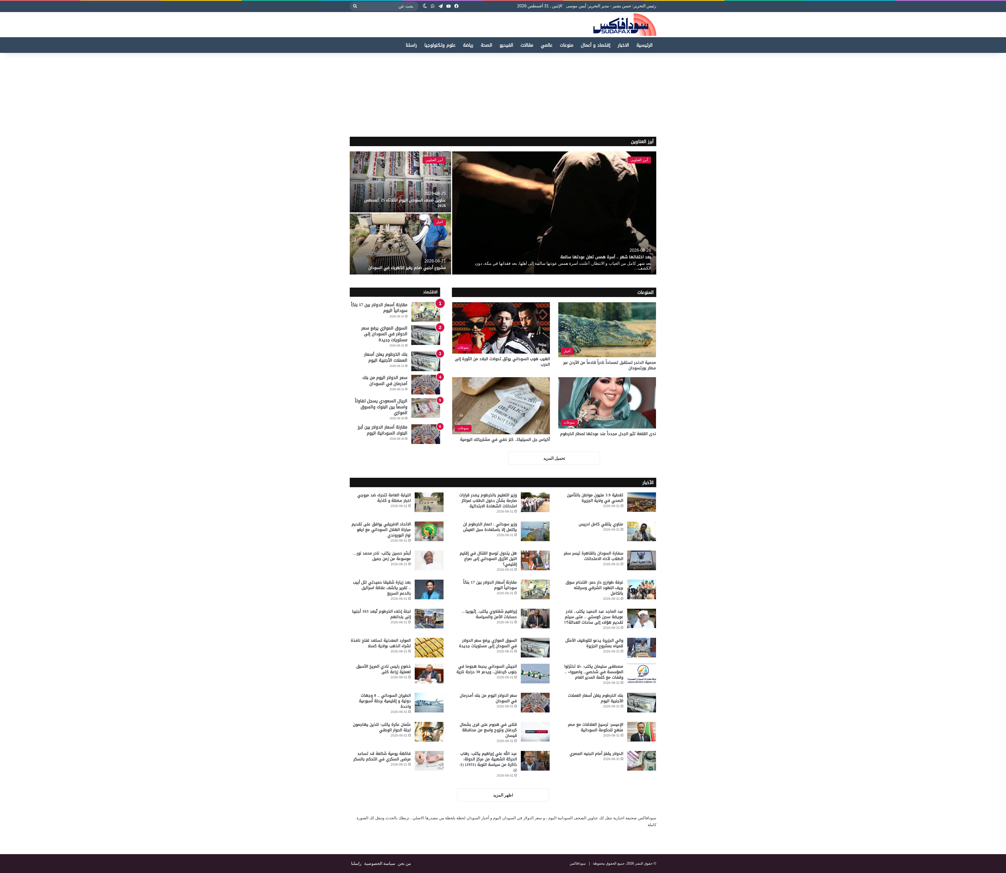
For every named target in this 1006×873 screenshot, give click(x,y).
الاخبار (623, 45)
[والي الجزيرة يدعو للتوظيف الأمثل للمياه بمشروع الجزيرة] (641, 647)
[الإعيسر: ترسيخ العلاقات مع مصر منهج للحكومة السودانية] (641, 732)
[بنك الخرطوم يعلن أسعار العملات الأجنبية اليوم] (425, 361)
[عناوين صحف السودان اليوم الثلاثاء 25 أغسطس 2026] (400, 181)
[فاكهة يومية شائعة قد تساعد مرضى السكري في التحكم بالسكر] (429, 761)
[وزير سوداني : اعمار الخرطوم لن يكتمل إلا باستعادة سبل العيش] (535, 531)
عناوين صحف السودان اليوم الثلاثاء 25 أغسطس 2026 (405, 202)
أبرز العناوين (642, 141)
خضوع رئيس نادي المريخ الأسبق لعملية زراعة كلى (383, 669)
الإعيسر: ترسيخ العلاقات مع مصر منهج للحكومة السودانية (595, 727)
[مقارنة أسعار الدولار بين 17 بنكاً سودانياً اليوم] (425, 312)
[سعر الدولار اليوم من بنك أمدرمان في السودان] (425, 384)
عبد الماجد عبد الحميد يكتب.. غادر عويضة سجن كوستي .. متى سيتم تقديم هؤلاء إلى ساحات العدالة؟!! (593, 617)
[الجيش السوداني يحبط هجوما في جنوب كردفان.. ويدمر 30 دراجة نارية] (535, 673)
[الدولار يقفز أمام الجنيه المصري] (641, 761)
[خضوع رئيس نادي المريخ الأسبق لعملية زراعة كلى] (429, 673)
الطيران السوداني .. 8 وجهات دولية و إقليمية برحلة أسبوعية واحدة (385, 701)
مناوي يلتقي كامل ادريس (601, 524)
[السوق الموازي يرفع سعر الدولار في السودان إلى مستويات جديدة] (425, 335)
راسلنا (411, 45)
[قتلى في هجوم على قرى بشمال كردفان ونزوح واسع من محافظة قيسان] (535, 732)
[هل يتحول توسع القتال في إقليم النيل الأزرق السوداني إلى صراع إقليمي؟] (535, 560)
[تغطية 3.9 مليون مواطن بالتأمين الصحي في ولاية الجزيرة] (641, 502)
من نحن (404, 863)
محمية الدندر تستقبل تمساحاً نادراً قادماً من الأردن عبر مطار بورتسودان (609, 365)
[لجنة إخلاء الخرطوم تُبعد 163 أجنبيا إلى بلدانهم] (429, 618)
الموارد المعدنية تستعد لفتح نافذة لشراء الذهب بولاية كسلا (381, 643)
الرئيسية (644, 45)
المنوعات (645, 292)
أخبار (439, 222)
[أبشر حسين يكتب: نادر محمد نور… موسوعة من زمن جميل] (429, 560)
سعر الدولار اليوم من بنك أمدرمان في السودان (384, 380)
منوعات (566, 45)
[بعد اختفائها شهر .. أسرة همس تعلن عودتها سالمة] (554, 212)
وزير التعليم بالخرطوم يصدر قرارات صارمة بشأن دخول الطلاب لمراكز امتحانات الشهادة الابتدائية (488, 500)
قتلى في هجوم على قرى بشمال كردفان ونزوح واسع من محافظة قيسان (488, 730)
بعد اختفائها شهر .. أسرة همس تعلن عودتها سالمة (605, 257)
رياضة (468, 45)
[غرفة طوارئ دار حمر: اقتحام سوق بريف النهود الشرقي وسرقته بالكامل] (641, 589)
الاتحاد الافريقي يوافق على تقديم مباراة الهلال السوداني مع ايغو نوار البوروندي (381, 529)
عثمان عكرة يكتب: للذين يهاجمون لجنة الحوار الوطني (382, 727)
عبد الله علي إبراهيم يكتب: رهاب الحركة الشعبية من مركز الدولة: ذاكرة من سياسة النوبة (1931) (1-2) (488, 762)
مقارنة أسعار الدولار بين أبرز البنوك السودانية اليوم (382, 430)
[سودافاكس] (624, 24)
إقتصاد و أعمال (595, 45)
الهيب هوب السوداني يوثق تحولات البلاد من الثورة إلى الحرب (502, 361)
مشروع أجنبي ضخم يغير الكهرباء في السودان (407, 267)
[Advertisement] (962, 94)
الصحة (486, 45)
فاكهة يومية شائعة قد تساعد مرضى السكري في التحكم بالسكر (382, 756)
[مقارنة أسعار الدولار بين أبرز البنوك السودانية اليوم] (425, 434)
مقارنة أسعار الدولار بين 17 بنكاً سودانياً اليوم (379, 308)
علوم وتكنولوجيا (440, 45)
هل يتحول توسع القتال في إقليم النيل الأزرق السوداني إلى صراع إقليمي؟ (488, 559)
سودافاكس (578, 863)
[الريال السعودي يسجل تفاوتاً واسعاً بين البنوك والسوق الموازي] (425, 408)
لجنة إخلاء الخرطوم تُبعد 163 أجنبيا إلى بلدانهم (381, 614)
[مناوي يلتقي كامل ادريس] (641, 531)
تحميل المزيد (554, 458)
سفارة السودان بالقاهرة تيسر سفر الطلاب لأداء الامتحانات (593, 556)
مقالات (527, 45)
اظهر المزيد (503, 795)
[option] (503, 212)
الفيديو (506, 45)
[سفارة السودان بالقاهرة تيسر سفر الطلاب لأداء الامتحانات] (641, 560)
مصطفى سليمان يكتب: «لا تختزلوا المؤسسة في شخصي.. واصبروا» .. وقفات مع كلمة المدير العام (593, 672)
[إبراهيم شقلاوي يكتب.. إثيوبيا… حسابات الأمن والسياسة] (535, 618)
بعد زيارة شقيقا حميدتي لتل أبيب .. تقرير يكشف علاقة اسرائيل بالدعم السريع (382, 588)
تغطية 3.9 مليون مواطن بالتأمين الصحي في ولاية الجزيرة (595, 497)
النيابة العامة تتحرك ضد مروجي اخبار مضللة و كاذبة (384, 497)
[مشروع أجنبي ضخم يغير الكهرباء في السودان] (400, 243)
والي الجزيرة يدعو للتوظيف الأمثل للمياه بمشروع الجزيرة (594, 643)
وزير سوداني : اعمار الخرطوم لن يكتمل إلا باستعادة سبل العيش (490, 526)
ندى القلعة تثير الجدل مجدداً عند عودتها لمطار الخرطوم (608, 433)
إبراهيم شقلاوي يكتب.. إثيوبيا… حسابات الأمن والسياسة (489, 614)
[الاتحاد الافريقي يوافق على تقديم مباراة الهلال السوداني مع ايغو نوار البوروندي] (429, 531)
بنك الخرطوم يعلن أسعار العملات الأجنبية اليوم (385, 357)
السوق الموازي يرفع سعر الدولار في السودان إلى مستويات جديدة (384, 334)
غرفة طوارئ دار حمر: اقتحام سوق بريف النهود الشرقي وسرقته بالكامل (594, 588)
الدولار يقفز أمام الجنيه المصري (596, 753)
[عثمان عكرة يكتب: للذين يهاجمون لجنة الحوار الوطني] (429, 732)
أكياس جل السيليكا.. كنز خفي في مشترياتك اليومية (505, 439)
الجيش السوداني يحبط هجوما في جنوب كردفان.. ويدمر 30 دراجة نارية (486, 669)
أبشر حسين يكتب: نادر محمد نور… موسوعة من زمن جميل (382, 556)
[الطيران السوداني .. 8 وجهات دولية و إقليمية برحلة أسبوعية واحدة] (429, 702)
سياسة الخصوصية (379, 863)
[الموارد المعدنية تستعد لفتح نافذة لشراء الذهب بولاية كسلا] (429, 647)
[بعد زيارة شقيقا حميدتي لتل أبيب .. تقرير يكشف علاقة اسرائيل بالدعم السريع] (429, 589)
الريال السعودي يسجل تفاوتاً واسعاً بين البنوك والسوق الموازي (381, 407)
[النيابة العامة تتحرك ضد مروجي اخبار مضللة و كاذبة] (429, 502)
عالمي (547, 45)
